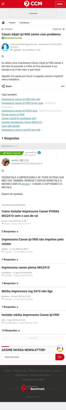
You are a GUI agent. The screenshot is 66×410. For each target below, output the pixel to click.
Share (9, 86)
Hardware (24, 22)
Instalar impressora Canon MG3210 (22, 122)
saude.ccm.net (33, 396)
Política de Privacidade (40, 370)
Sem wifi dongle (11, 126)
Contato (57, 370)
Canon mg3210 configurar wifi (19, 118)
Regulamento (21, 375)
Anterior (9, 29)
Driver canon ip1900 (13, 114)
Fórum (12, 22)
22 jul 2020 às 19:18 (31, 50)
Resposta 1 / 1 (9, 146)
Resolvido (8, 38)
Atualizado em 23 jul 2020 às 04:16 (26, 163)
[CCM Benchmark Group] (33, 388)
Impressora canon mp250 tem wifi (21, 129)
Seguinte (57, 29)
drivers (25, 183)
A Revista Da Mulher (40, 375)
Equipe (7, 370)
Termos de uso (20, 370)
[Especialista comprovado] (39, 152)
